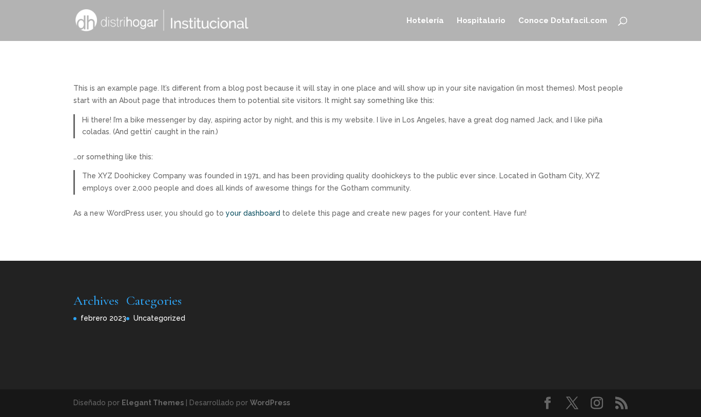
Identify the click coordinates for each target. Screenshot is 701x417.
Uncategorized (159, 318)
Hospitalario (481, 21)
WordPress (270, 403)
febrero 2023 (103, 318)
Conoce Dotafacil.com (562, 21)
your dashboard (253, 213)
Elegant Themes (153, 403)
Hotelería (425, 21)
